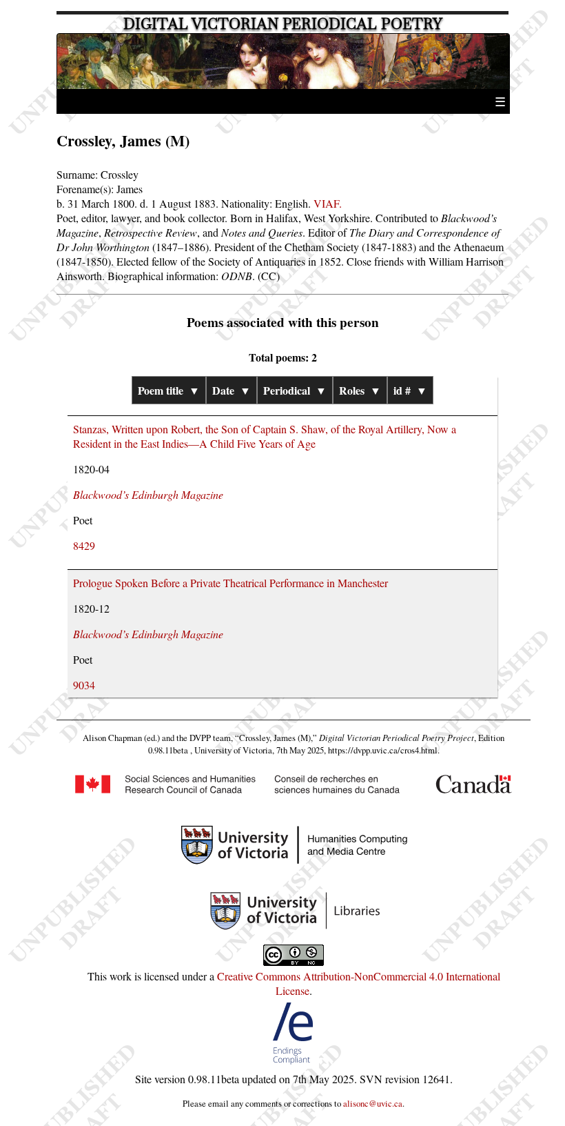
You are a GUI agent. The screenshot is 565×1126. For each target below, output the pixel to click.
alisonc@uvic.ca (372, 1103)
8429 (84, 545)
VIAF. (328, 203)
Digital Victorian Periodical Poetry (282, 23)
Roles (360, 390)
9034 (84, 685)
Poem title (169, 390)
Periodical (295, 390)
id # (410, 390)
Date (231, 390)
